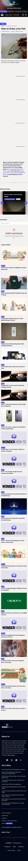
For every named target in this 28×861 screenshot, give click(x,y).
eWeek (14, 846)
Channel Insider (11, 850)
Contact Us (4, 818)
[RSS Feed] (21, 760)
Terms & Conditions (6, 813)
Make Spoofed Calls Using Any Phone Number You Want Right (14, 799)
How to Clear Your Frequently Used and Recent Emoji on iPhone (13, 795)
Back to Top (5, 832)
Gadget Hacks (11, 11)
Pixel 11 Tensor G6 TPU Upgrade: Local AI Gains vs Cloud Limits (12, 541)
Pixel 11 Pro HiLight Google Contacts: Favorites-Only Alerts (11, 472)
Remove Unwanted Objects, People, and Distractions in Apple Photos (11, 772)
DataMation (21, 846)
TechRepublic (7, 846)
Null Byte (24, 11)
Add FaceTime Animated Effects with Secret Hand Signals (13, 787)
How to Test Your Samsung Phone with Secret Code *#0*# (14, 791)
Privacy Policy (5, 815)
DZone (19, 850)
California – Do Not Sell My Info (9, 820)
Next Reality (18, 11)
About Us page (11, 755)
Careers (7, 823)
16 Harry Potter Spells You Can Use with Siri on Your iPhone (13, 780)
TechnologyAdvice (16, 843)
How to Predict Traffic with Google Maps (11, 784)
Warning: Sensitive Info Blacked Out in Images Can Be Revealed (13, 803)
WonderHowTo (4, 11)
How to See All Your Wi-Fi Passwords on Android (13, 769)
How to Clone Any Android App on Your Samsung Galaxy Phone (13, 776)
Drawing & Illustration (14, 8)
